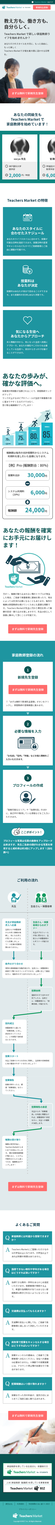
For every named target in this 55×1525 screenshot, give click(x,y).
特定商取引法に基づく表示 (39, 1504)
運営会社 (8, 1504)
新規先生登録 (42, 7)
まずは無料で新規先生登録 (27, 93)
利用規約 (20, 1504)
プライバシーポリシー (27, 1509)
